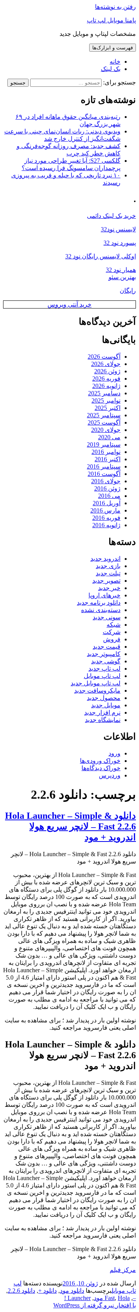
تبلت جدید (108, 573)
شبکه (113, 624)
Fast (110, 1298)
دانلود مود (72, 1290)
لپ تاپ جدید (104, 668)
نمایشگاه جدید (102, 720)
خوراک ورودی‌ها (100, 760)
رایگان (128, 290)
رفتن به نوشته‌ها (115, 6)
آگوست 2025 (104, 422)
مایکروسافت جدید (97, 690)
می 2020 (109, 437)
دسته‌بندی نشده (100, 610)
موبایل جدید (105, 705)
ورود (114, 753)
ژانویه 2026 (106, 386)
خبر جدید (109, 588)
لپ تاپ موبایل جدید (95, 683)
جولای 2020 (105, 430)
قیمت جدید (106, 646)
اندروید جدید (105, 558)
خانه (115, 61)
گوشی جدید (105, 661)
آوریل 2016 (106, 503)
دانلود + (47, 1290)
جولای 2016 (105, 481)
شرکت (111, 632)
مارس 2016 (105, 510)
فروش (111, 639)
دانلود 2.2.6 (21, 1290)
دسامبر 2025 (104, 393)
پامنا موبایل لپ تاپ (111, 20)
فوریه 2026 (106, 378)
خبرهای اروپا (104, 595)
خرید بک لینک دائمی (111, 215)
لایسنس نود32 (118, 229)
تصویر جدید (106, 580)
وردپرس (109, 775)
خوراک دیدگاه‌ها (100, 768)
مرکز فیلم (123, 1269)
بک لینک (110, 69)
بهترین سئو (122, 277)
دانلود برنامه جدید (98, 602)
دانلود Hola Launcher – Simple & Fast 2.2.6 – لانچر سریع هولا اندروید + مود (70, 826)
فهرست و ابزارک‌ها (112, 48)
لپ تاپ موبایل (102, 676)
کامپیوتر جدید (103, 654)
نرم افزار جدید (102, 712)
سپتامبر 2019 (103, 444)
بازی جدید (108, 566)
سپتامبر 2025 (103, 415)
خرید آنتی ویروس (69, 304)
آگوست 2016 (104, 473)
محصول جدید (103, 698)
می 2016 (109, 495)
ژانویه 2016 (106, 525)
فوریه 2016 (106, 517)
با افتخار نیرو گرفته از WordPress (94, 1305)
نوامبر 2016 (106, 452)
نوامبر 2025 (106, 400)
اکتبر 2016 (107, 459)
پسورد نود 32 (119, 242)
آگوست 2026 (104, 356)
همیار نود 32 (121, 269)
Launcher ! (77, 1298)
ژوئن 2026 (107, 371)
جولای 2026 (105, 364)
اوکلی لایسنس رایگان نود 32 (100, 256)
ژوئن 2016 (107, 488)
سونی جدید (106, 617)
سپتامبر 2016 (103, 466)
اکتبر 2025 (107, 408)
